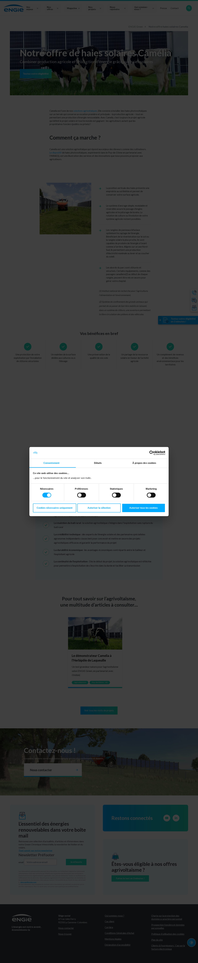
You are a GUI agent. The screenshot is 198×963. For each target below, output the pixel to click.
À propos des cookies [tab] (144, 463)
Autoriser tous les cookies (143, 508)
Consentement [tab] (51, 463)
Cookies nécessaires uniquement (54, 508)
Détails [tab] (98, 463)
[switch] (81, 495)
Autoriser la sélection (99, 508)
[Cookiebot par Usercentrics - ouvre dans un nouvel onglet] (151, 452)
